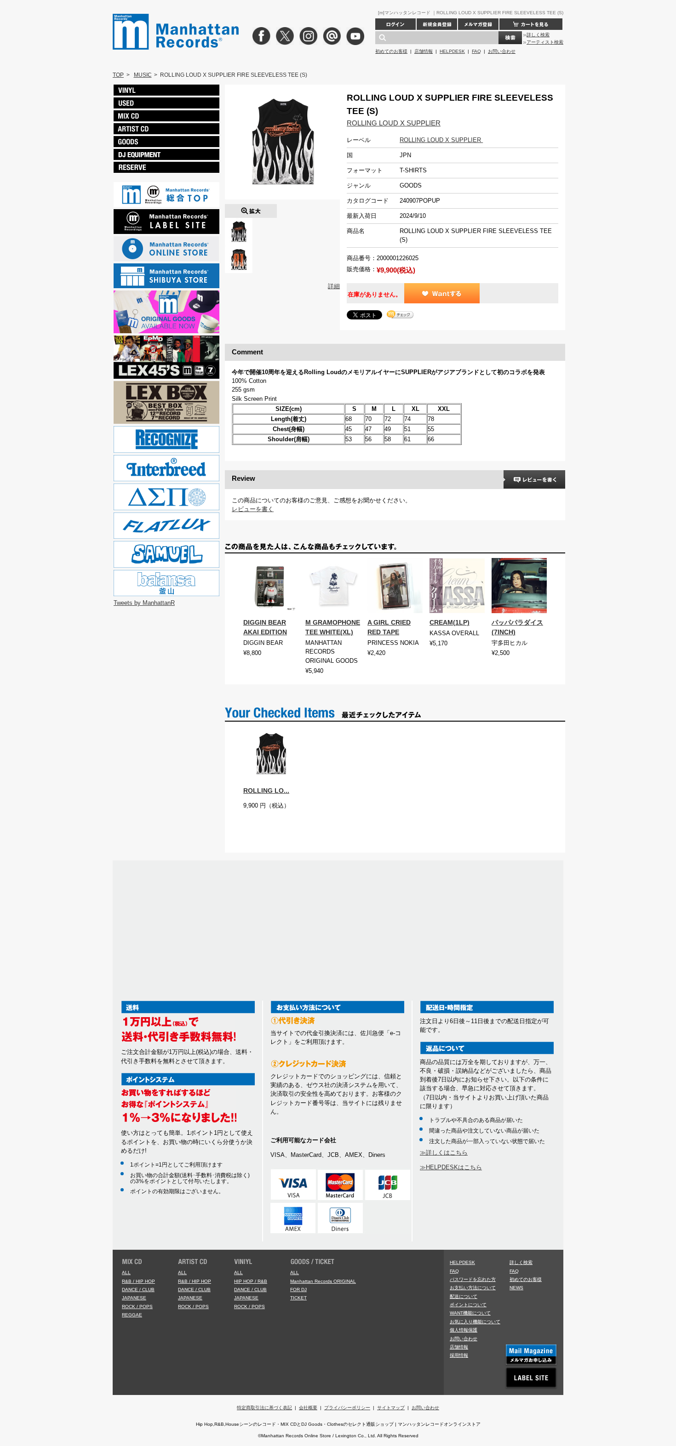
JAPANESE (134, 1297)
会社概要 (308, 1407)
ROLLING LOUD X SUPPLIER (394, 123)
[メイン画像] (238, 222)
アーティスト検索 (545, 42)
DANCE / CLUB (138, 1289)
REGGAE (132, 1314)
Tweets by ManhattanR (144, 602)
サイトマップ (391, 1407)
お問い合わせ (502, 51)
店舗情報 (423, 51)
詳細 (334, 286)
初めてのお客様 (391, 51)
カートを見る (530, 24)
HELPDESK (452, 51)
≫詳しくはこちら (444, 1152)
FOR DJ (298, 1289)
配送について (463, 1296)
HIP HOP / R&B (250, 1281)
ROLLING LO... (266, 790)
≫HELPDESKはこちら (451, 1167)
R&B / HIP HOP (138, 1281)
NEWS (516, 1287)
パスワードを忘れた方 (473, 1279)
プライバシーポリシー (347, 1407)
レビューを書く (253, 509)
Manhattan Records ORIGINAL (323, 1281)
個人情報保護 (463, 1329)
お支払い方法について (473, 1287)
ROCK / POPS (137, 1306)
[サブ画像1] (238, 249)
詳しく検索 (538, 34)
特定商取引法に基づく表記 (264, 1407)
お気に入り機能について (475, 1321)
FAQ (476, 51)
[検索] (510, 37)
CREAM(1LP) (450, 622)
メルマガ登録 (478, 24)
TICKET (298, 1297)
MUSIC (143, 75)
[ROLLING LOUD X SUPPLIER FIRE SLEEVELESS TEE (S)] (251, 208)
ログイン (395, 24)
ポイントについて (468, 1304)
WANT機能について (470, 1312)
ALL (126, 1272)
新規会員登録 (437, 24)
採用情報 (459, 1355)
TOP (118, 75)
